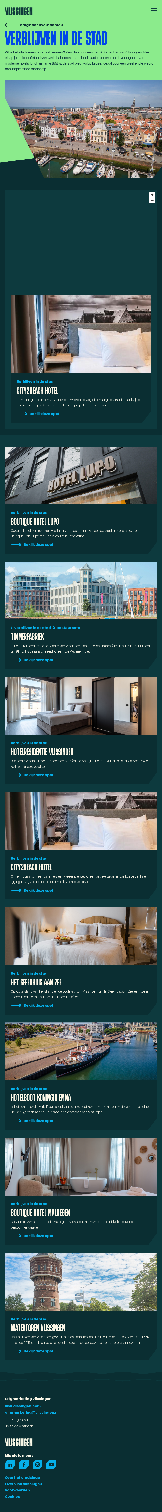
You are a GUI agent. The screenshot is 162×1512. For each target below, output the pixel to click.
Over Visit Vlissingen (23, 1484)
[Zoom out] (152, 200)
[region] (81, 239)
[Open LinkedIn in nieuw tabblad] (10, 1464)
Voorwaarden (17, 1490)
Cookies (12, 1497)
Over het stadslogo (22, 1478)
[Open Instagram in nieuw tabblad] (37, 1464)
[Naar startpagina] (19, 10)
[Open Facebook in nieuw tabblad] (24, 1464)
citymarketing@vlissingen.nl (31, 1412)
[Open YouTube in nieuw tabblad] (51, 1464)
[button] (153, 10)
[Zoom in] (152, 195)
